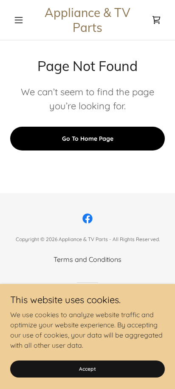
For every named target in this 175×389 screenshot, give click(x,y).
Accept (87, 369)
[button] (22, 19)
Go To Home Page (87, 138)
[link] (88, 20)
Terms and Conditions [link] (87, 259)
